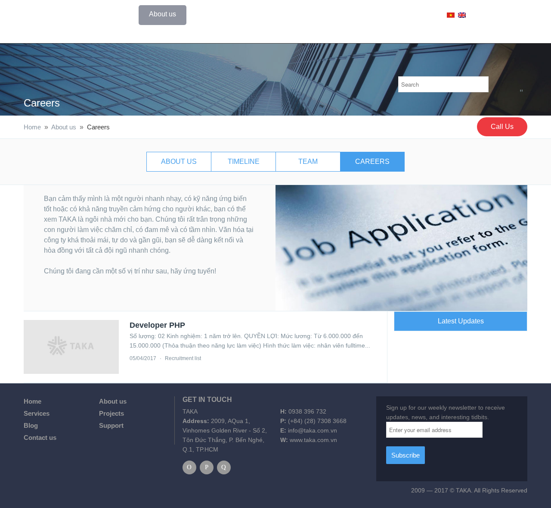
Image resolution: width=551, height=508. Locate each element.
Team (308, 161)
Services (210, 14)
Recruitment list (183, 358)
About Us (179, 161)
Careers (42, 103)
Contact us (385, 14)
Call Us (502, 126)
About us (162, 14)
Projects (256, 14)
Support (337, 14)
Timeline (244, 161)
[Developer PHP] (71, 347)
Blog (297, 14)
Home (119, 14)
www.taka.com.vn (313, 439)
